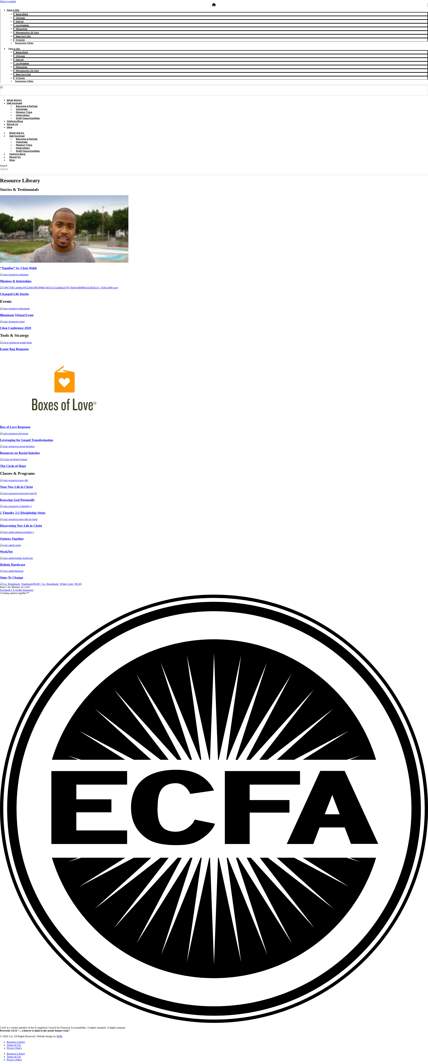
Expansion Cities (24, 43)
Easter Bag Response (14, 349)
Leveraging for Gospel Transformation (26, 440)
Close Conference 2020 (15, 328)
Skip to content (8, 1)
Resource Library (16, 1042)
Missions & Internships (15, 281)
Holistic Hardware (12, 564)
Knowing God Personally (17, 500)
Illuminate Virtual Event (16, 315)
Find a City (13, 10)
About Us (12, 124)
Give (9, 127)
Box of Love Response (15, 427)
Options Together (12, 538)
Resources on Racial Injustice (20, 453)
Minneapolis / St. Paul (27, 32)
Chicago (20, 18)
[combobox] (18, 169)
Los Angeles (22, 25)
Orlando (20, 40)
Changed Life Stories (14, 294)
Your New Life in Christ (16, 487)
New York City (23, 36)
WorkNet (6, 551)
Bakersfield (22, 14)
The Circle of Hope (13, 466)
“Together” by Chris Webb (18, 268)
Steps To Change (11, 577)
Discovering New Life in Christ (21, 525)
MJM (59, 1036)
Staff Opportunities (28, 118)
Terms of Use (14, 1045)
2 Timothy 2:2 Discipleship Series (22, 513)
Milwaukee (21, 29)
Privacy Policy (14, 1048)
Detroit (20, 21)
